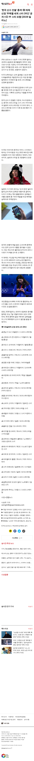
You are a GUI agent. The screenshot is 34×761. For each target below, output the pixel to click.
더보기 (30, 606)
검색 (28, 4)
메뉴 (32, 4)
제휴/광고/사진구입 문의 (8, 719)
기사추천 (17, 538)
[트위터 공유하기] (19, 531)
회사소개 (4, 716)
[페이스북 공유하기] (15, 531)
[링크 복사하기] (23, 531)
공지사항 (26, 719)
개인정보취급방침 (20, 716)
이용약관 (10, 716)
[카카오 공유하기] (10, 531)
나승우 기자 (4, 32)
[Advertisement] (15, 683)
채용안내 (19, 719)
